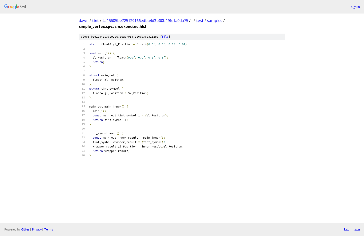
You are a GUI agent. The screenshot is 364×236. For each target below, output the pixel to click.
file (165, 36)
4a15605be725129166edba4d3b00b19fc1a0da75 (145, 20)
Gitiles (25, 229)
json (356, 229)
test (199, 20)
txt (346, 229)
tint (95, 20)
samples (214, 20)
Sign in (355, 7)
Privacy (37, 229)
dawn (83, 20)
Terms (48, 229)
